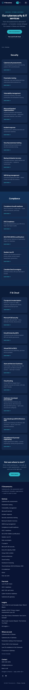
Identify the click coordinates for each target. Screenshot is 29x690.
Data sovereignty (6, 540)
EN (17, 2)
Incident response (7, 514)
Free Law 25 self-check (14, 36)
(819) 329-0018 (6, 662)
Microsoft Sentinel (7, 511)
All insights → (5, 626)
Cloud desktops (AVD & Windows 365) (12, 566)
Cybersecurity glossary (8, 597)
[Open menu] (25, 2)
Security (23, 683)
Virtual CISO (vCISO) (7, 553)
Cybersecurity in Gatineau (9, 637)
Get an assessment (14, 31)
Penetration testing (7, 504)
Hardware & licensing (8, 563)
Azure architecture (7, 556)
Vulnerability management (9, 508)
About (3, 572)
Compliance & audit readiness (10, 527)
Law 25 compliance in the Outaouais (12, 647)
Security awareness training (10, 517)
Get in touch (14, 474)
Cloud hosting (5, 559)
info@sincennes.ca (7, 665)
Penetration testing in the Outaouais (12, 641)
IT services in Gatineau (8, 650)
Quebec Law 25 (6, 537)
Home (3, 47)
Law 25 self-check (7, 584)
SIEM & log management (9, 524)
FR (19, 2)
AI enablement (6, 569)
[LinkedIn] (3, 676)
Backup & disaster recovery (9, 521)
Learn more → (7, 70)
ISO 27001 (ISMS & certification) (11, 533)
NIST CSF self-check (8, 590)
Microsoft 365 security (8, 546)
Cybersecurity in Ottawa (8, 634)
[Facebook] (6, 676)
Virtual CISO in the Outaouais (10, 644)
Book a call (5, 668)
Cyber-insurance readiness (9, 593)
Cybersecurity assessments (9, 501)
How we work (5, 575)
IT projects (5, 543)
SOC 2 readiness (6, 530)
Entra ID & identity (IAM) (8, 550)
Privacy (19, 683)
